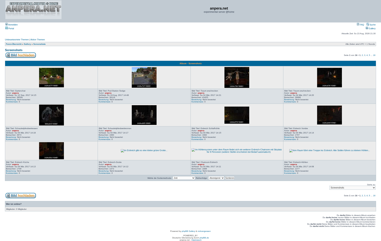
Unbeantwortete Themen (17, 39)
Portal (11, 28)
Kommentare (12, 102)
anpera (15, 93)
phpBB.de (204, 238)
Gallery (372, 28)
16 (374, 55)
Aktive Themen (37, 39)
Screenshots (39, 44)
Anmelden (13, 24)
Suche (372, 24)
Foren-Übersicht (13, 44)
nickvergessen (204, 231)
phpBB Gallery (188, 231)
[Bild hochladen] (21, 57)
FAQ (361, 24)
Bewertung (11, 99)
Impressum (196, 240)
